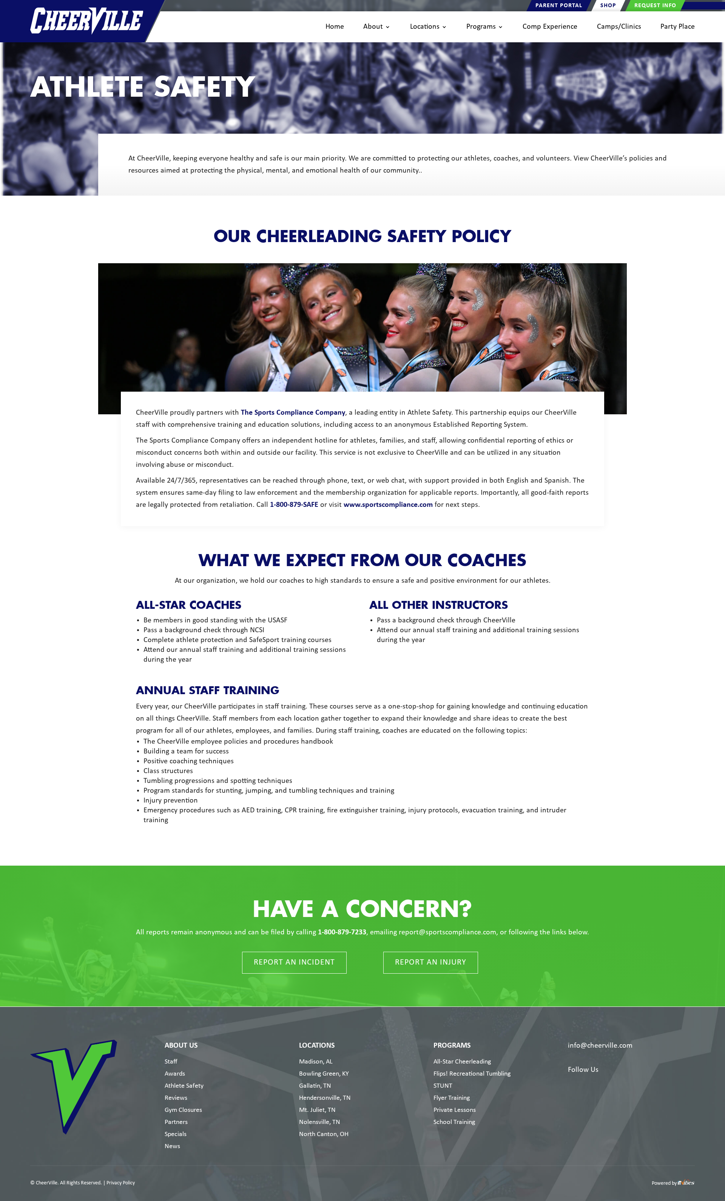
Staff (171, 1061)
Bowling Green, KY (324, 1074)
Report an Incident (294, 962)
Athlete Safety (184, 1086)
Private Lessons (454, 1110)
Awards (175, 1074)
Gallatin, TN (315, 1086)
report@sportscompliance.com (447, 932)
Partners (176, 1122)
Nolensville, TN (319, 1122)
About (373, 27)
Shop (608, 6)
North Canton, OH (324, 1134)
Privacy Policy (120, 1183)
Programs (481, 27)
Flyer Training (451, 1098)
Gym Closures (183, 1110)
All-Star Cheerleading (462, 1061)
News (172, 1146)
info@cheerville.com (600, 1046)
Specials (176, 1134)
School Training (454, 1122)
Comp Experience (550, 27)
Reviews (176, 1098)
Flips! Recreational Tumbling (472, 1074)
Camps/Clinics (619, 27)
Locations (425, 27)
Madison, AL (316, 1061)
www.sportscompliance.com (388, 505)
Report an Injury (430, 962)
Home (334, 27)
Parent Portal (558, 6)
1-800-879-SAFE (294, 505)
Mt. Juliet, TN (317, 1110)
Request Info (655, 6)
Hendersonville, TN (325, 1098)
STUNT (442, 1086)
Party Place (677, 27)
